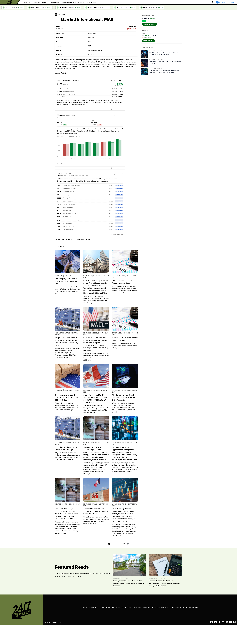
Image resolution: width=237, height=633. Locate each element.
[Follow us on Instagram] (227, 622)
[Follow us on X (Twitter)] (215, 622)
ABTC (59, 207)
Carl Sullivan (153, 578)
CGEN (59, 198)
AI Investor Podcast (226, 2)
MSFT (59, 84)
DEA (58, 185)
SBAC (60, 94)
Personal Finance (40, 2)
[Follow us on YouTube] (223, 622)
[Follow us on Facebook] (211, 622)
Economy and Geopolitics (72, 2)
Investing (26, 2)
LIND (58, 220)
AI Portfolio (91, 2)
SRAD (59, 192)
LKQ (60, 97)
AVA (58, 195)
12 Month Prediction (149, 24)
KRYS (58, 217)
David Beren (116, 578)
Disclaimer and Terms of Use (140, 607)
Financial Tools (119, 607)
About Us (93, 607)
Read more (120, 109)
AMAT (60, 89)
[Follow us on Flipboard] (234, 622)
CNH (58, 229)
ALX (58, 210)
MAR (60, 91)
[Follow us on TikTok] (230, 622)
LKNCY (59, 201)
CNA (58, 226)
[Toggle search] (213, 2)
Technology (54, 2)
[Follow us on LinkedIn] (219, 622)
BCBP (59, 223)
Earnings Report (148, 40)
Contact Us (105, 607)
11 (124, 543)
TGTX (59, 204)
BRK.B (59, 214)
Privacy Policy (161, 607)
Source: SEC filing (61, 163)
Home (84, 607)
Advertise (193, 607)
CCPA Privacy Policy (178, 607)
